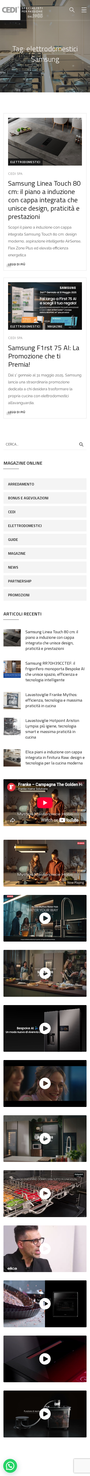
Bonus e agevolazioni (28, 498)
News (13, 567)
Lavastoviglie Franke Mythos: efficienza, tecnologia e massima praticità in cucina (53, 700)
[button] (10, 1466)
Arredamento (21, 484)
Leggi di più (16, 264)
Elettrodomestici (25, 162)
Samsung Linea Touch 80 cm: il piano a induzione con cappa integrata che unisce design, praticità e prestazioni (44, 200)
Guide (13, 539)
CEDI (11, 512)
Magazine (55, 326)
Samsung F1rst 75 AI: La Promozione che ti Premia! (43, 356)
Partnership (19, 581)
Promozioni (19, 595)
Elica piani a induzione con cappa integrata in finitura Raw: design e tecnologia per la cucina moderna (55, 757)
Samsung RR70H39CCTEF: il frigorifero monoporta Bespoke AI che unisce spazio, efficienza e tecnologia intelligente (55, 671)
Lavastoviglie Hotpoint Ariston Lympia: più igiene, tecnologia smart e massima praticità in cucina (52, 728)
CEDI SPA (15, 174)
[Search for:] (45, 444)
